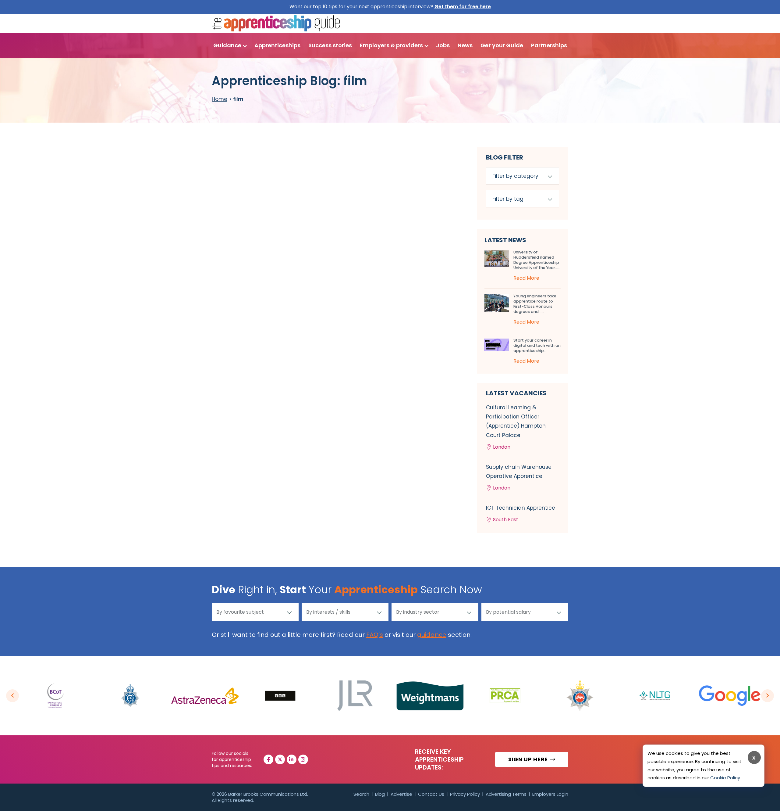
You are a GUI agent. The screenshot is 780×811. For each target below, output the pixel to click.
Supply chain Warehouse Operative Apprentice (518, 477)
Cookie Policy (725, 777)
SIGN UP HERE (528, 759)
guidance (431, 634)
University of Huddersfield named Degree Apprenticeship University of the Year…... (537, 259)
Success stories (330, 45)
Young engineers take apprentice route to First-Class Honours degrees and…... (534, 303)
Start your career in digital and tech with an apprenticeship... (537, 345)
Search (361, 794)
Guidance (227, 45)
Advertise (401, 794)
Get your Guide (501, 45)
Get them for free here (462, 6)
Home (219, 99)
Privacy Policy (465, 794)
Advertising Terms (506, 794)
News (465, 45)
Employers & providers (391, 45)
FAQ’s (374, 634)
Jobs (443, 45)
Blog (380, 794)
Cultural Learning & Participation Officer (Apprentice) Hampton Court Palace (516, 427)
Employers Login (550, 794)
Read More (526, 278)
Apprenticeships (277, 45)
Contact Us (431, 794)
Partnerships (549, 45)
